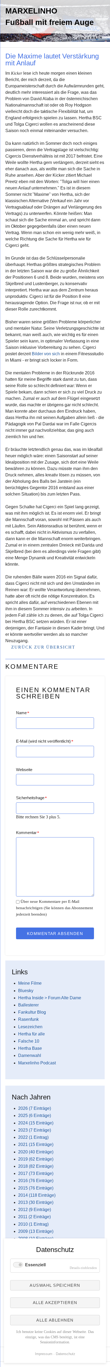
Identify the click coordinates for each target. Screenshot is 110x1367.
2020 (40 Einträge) (35, 1152)
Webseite (24, 769)
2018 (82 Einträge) (35, 1166)
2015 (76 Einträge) (35, 1188)
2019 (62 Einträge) (35, 1159)
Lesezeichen (30, 1027)
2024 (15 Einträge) (35, 1123)
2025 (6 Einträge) (34, 1115)
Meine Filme (30, 983)
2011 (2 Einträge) (34, 1216)
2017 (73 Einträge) (35, 1173)
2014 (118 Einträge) (37, 1195)
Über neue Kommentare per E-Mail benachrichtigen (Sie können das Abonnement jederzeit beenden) (54, 907)
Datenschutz (65, 1354)
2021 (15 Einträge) (35, 1144)
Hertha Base (30, 1048)
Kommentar (27, 832)
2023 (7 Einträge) (34, 1130)
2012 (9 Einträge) (34, 1209)
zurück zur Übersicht (43, 647)
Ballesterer (28, 1005)
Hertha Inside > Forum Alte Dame (49, 998)
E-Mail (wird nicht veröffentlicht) (44, 741)
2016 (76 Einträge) (35, 1180)
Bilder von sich (46, 354)
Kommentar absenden (55, 933)
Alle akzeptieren (55, 1302)
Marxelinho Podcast (37, 1063)
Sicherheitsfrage (31, 797)
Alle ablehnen (55, 1320)
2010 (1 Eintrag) (33, 1224)
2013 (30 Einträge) (35, 1202)
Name (22, 712)
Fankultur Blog (32, 1012)
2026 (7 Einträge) (34, 1108)
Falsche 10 (28, 1041)
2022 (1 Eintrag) (33, 1137)
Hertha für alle (31, 1034)
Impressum (43, 1354)
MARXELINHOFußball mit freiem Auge (49, 17)
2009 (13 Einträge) (35, 1231)
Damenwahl (29, 1055)
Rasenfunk (28, 1019)
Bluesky (25, 990)
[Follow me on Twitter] (5, 50)
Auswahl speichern (55, 1285)
